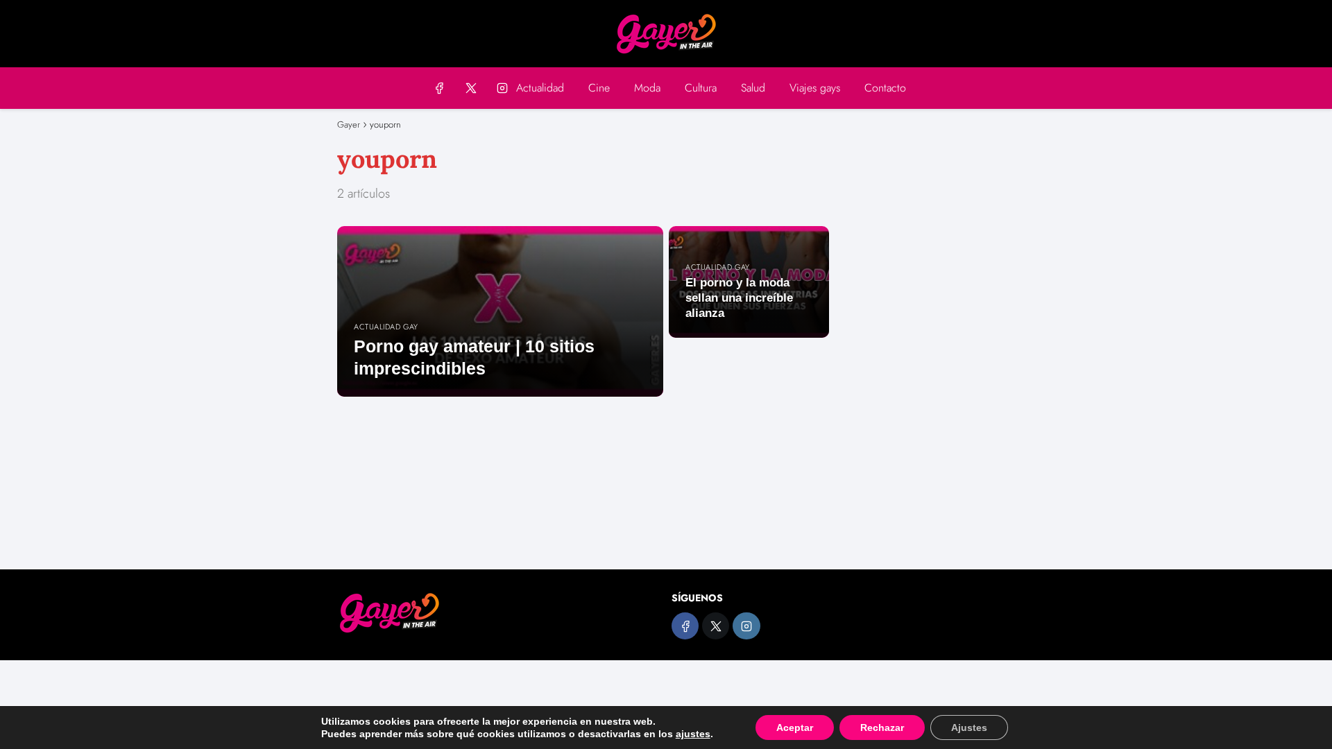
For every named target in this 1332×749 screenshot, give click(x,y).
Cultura (701, 88)
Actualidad (540, 88)
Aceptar (794, 727)
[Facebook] (439, 87)
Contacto (885, 88)
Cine (599, 88)
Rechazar (882, 727)
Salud (753, 88)
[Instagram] (501, 87)
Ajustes (969, 727)
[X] (470, 87)
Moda (647, 88)
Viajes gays (814, 88)
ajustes (693, 733)
